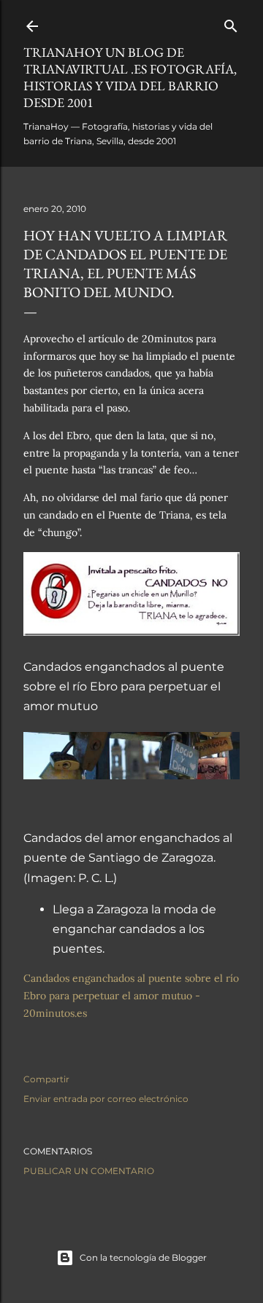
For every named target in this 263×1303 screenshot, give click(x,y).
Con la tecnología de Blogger (143, 1257)
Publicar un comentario (88, 1170)
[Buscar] (231, 23)
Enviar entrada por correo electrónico (105, 1098)
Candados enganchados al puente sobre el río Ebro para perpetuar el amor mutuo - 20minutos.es (131, 996)
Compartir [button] (46, 1079)
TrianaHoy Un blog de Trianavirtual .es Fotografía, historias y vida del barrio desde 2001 (130, 77)
